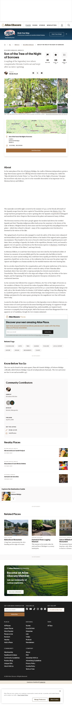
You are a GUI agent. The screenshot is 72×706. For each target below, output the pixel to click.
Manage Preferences (40, 699)
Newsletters (30, 642)
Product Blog (8, 660)
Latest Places (8, 628)
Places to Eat (8, 634)
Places (6, 622)
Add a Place (8, 642)
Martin (8, 410)
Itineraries (29, 631)
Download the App (56, 610)
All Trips (50, 625)
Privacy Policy (38, 335)
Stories (28, 625)
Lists (27, 634)
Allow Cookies (55, 699)
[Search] (68, 25)
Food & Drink (30, 628)
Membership (8, 652)
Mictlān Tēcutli (13, 74)
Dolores (28, 171)
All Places (7, 625)
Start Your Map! (57, 34)
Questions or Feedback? (36, 682)
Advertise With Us (32, 658)
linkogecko (14, 410)
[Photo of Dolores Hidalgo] (6, 496)
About (28, 652)
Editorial (29, 622)
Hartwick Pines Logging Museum (41, 541)
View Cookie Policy (22, 695)
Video (28, 637)
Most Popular (8, 631)
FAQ (27, 655)
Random (7, 637)
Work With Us (8, 666)
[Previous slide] (4, 95)
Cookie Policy (30, 666)
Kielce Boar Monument (13, 540)
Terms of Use (46, 335)
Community (8, 648)
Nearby (6, 639)
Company (29, 648)
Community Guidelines (12, 658)
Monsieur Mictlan (11, 396)
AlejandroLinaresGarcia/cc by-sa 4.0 (56, 114)
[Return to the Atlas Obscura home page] (12, 25)
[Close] (60, 691)
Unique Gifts (8, 663)
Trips (49, 622)
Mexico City (57, 211)
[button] (47, 55)
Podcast (29, 639)
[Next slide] (67, 95)
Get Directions (36, 150)
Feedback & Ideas (10, 655)
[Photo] (63, 452)
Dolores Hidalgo (16, 494)
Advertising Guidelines (33, 660)
